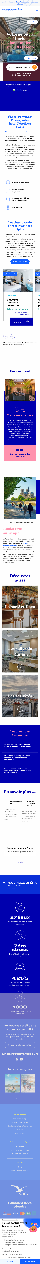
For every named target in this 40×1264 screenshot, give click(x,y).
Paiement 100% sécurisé (20, 1204)
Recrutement (20, 1133)
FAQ (20, 1167)
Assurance (20, 1146)
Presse (20, 1129)
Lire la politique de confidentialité (12, 1254)
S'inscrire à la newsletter (20, 1045)
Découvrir (20, 1099)
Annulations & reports (20, 1150)
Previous (6, 280)
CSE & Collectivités (20, 1122)
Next (29, 280)
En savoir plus (20, 262)
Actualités (32, 22)
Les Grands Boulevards (29, 812)
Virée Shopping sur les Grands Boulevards (28, 818)
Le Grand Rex (27, 811)
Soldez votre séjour (20, 1154)
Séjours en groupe (20, 1119)
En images (32, 58)
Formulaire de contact (20, 1170)
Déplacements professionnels (20, 1126)
